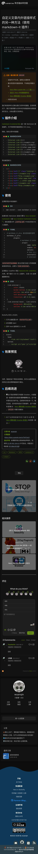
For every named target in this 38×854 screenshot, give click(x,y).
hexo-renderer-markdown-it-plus (24, 219)
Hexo (15, 789)
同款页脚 (19, 796)
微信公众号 (19, 816)
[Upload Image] (11, 630)
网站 (6, 610)
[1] (2, 221)
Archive (7, 35)
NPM (20, 452)
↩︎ (9, 423)
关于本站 (19, 782)
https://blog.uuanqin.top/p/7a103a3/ (17, 437)
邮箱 (6, 605)
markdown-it (29, 452)
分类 (24, 793)
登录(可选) (22, 633)
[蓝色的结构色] (6, 756)
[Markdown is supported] (5, 630)
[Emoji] (8, 630)
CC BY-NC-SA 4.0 (13, 443)
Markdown (12, 452)
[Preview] (14, 630)
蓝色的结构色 (14, 755)
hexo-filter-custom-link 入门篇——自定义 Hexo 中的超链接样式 (22, 90)
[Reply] (33, 644)
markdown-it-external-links (11, 124)
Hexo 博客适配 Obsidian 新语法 (20, 96)
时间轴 (14, 793)
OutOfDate (15, 35)
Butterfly (22, 789)
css (4, 452)
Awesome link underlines (27, 271)
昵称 (6, 601)
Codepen (6, 456)
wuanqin (14, 431)
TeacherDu (11, 644)
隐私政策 (19, 808)
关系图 (20, 793)
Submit (30, 633)
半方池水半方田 (14, 446)
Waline (30, 671)
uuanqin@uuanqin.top (19, 820)
